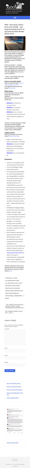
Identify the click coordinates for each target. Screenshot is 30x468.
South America (9, 295)
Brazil (7, 298)
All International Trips (12, 280)
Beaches (7, 285)
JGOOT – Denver (13, 464)
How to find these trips (13, 383)
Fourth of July (9, 290)
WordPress (15, 466)
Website (6, 362)
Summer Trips (18, 295)
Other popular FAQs (13, 398)
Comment (7, 329)
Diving (18, 285)
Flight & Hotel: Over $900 (12, 288)
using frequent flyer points (14, 253)
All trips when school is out (13, 283)
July (22, 290)
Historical (17, 290)
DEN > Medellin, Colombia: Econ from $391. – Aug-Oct (14, 312)
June (6, 293)
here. (10, 271)
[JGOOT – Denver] (15, 2)
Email (6, 355)
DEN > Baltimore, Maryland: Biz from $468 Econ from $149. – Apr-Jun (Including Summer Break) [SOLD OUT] (14, 306)
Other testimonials (12, 442)
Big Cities (13, 285)
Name (6, 348)
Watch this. (12, 88)
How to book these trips (14, 386)
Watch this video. (14, 136)
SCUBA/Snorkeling (13, 293)
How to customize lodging (14, 390)
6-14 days (14, 278)
